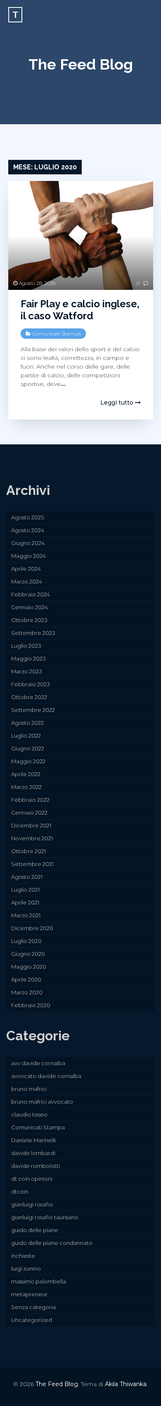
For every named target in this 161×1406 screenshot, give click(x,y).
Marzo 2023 (26, 671)
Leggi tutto (117, 402)
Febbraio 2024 (30, 594)
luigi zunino (26, 1268)
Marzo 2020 (27, 992)
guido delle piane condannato (51, 1243)
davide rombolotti (35, 1165)
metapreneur (29, 1294)
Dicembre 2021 (31, 825)
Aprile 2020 (26, 979)
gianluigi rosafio (32, 1204)
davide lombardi (33, 1153)
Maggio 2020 (28, 966)
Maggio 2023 (28, 658)
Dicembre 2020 (32, 928)
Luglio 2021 (25, 889)
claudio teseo (29, 1114)
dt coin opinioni (31, 1178)
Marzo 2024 (26, 581)
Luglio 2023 (26, 645)
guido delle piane (34, 1230)
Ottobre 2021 (28, 851)
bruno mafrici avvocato (42, 1101)
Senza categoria (33, 1307)
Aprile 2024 (26, 568)
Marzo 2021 (25, 915)
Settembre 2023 (33, 632)
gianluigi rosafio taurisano (44, 1217)
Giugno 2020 (28, 953)
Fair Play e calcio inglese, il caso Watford (80, 310)
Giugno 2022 (27, 748)
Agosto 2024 (27, 530)
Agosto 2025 (27, 517)
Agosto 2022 (27, 722)
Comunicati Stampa (56, 333)
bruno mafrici (29, 1088)
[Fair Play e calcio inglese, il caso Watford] (80, 235)
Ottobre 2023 (29, 620)
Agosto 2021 (27, 876)
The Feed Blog (80, 64)
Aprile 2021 (25, 902)
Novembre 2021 (32, 838)
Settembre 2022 (33, 710)
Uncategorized (31, 1320)
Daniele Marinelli (33, 1140)
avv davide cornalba (38, 1063)
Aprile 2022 (25, 774)
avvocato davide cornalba (46, 1076)
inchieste (23, 1255)
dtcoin (19, 1191)
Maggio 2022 (28, 761)
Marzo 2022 (26, 787)
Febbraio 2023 (30, 684)
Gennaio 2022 (29, 812)
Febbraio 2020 (30, 1005)
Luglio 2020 (26, 941)
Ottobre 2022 (29, 697)
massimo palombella (38, 1281)
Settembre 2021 (32, 864)
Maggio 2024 (28, 555)
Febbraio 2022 (30, 799)
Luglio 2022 (26, 735)
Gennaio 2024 (29, 607)
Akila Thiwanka (126, 1384)
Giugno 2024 (28, 543)
